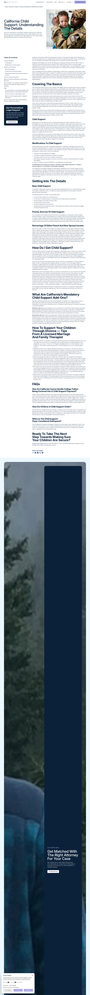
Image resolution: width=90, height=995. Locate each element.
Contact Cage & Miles (37, 443)
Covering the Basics (9, 60)
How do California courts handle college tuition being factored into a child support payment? (17, 91)
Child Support (8, 62)
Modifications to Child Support (12, 65)
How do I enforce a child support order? (15, 94)
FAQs (5, 88)
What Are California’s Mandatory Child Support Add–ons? (15, 80)
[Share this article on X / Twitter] (40, 453)
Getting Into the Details (10, 67)
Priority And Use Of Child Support (13, 71)
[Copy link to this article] (33, 453)
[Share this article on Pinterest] (42, 453)
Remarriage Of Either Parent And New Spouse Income (16, 74)
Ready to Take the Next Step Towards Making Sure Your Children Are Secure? (15, 100)
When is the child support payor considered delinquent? (16, 96)
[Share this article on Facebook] (35, 453)
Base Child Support (10, 69)
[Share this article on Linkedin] (37, 453)
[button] (40, 2)
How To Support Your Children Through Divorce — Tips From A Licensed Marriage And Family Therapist (16, 84)
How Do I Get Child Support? (11, 77)
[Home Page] (10, 2)
